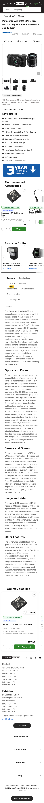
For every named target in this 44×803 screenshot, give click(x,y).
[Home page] (15, 3)
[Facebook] (35, 657)
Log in (35, 4)
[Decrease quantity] (3, 229)
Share (10, 41)
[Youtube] (40, 657)
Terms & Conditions (11, 785)
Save (38, 41)
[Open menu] (4, 3)
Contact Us (22, 725)
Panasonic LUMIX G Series (14, 16)
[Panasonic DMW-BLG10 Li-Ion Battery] (19, 603)
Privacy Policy (24, 785)
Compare (23, 41)
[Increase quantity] (9, 229)
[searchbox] (22, 9)
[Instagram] (31, 657)
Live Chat (9, 719)
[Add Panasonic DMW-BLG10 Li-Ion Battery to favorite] (23, 189)
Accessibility (35, 785)
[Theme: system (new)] (26, 3)
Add (21, 229)
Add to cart (26, 647)
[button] (40, 3)
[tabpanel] (22, 439)
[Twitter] (26, 657)
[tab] (11, 278)
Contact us (6, 102)
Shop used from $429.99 (13, 109)
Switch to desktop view (22, 798)
